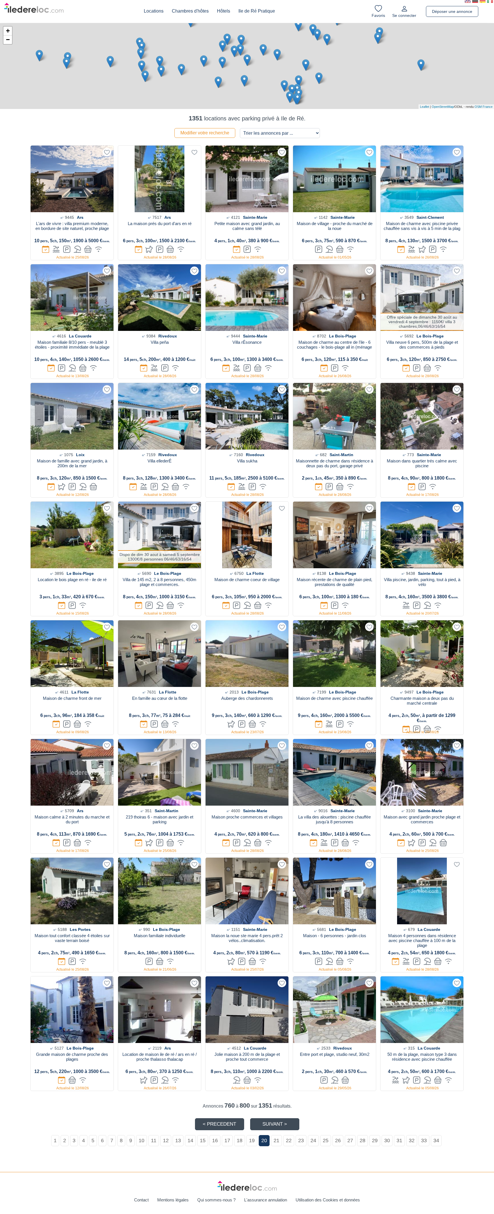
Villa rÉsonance (247, 342)
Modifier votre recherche (204, 132)
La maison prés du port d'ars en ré (160, 223)
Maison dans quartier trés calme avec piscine (422, 463)
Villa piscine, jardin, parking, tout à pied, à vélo (422, 582)
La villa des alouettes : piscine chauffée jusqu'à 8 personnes (334, 819)
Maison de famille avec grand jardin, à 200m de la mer (72, 463)
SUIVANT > (274, 1124)
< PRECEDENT (219, 1124)
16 (215, 1140)
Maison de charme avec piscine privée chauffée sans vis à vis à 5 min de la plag (422, 226)
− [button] (8, 39)
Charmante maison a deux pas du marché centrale (422, 701)
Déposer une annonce (452, 11)
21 (276, 1140)
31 (399, 1140)
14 (190, 1140)
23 (301, 1140)
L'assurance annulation (265, 1199)
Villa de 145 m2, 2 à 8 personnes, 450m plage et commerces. (159, 582)
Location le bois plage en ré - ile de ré (72, 579)
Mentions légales (173, 1199)
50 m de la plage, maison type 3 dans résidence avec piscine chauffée (422, 1057)
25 (325, 1140)
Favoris (378, 15)
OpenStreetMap (443, 106)
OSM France (484, 106)
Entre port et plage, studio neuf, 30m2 (334, 1054)
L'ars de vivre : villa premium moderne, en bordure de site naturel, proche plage (72, 226)
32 (412, 1140)
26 (338, 1140)
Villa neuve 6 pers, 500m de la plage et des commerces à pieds (422, 344)
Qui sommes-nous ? (216, 1199)
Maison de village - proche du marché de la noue (335, 226)
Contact (141, 1199)
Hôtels (223, 11)
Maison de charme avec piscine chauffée (334, 698)
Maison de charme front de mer (72, 698)
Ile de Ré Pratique (256, 11)
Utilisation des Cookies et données (328, 1199)
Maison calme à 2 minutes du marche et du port (72, 819)
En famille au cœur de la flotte (159, 698)
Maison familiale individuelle (159, 935)
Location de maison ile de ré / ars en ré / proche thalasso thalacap (159, 1057)
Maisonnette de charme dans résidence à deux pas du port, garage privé (334, 463)
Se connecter (404, 15)
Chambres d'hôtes (190, 11)
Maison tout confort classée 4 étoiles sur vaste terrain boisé (72, 938)
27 (350, 1140)
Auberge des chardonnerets (247, 698)
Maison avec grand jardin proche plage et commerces (422, 819)
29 (375, 1140)
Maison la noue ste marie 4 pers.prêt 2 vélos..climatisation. (247, 938)
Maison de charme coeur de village (247, 579)
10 (141, 1140)
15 (203, 1140)
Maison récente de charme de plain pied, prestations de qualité (334, 582)
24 (313, 1140)
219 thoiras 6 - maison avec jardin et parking (159, 819)
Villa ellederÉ (160, 460)
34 (436, 1140)
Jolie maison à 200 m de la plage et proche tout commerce (247, 1057)
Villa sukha (247, 460)
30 (387, 1140)
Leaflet (424, 106)
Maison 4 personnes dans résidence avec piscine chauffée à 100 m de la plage (422, 940)
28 (362, 1140)
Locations (154, 11)
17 (227, 1140)
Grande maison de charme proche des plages (72, 1057)
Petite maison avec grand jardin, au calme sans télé (247, 226)
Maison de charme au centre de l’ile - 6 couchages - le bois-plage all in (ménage (334, 344)
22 (289, 1140)
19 (252, 1140)
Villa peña (160, 342)
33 (424, 1140)
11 (153, 1140)
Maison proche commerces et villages (247, 816)
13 (178, 1140)
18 (239, 1140)
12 (166, 1140)
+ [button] (8, 30)
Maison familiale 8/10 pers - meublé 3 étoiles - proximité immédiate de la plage (72, 344)
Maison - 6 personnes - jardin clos (334, 935)
